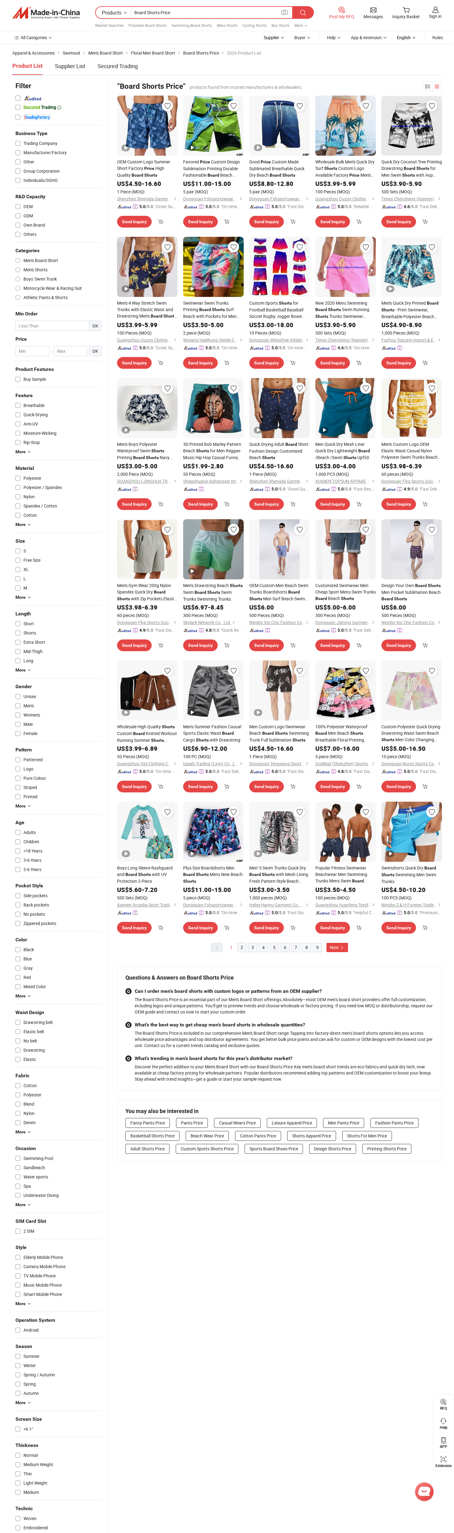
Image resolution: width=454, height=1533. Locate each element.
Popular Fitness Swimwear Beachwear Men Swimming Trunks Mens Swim (341, 874)
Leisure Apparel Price (292, 1123)
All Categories (34, 37)
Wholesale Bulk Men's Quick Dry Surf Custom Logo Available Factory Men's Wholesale (345, 169)
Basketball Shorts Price (152, 1136)
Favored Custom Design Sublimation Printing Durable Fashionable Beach (211, 169)
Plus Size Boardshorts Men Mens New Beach (213, 874)
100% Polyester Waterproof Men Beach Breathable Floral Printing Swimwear (341, 733)
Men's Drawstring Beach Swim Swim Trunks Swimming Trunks (213, 592)
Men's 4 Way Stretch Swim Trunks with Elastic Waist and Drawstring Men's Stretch (146, 309)
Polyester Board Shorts (147, 25)
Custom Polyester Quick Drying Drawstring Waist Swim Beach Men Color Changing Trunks (410, 733)
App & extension (366, 37)
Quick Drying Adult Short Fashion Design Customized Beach (279, 450)
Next (335, 947)
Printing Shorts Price (386, 1149)
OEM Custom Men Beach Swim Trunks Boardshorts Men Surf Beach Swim (278, 592)
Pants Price (192, 1123)
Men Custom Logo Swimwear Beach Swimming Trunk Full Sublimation (279, 733)
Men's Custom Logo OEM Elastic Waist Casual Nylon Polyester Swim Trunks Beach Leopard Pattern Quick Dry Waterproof (410, 450)
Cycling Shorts (254, 25)
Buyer (299, 37)
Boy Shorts (280, 25)
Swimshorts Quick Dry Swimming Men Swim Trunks (408, 874)
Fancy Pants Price (147, 1123)
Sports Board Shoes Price (274, 1149)
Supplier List (70, 66)
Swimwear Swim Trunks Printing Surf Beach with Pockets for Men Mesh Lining (210, 309)
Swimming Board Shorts (191, 25)
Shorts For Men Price (367, 1136)
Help (331, 37)
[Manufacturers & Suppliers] (46, 12)
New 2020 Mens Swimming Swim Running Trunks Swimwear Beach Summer (342, 310)
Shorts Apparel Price (311, 1136)
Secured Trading (118, 66)
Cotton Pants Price (258, 1136)
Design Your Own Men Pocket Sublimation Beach (411, 591)
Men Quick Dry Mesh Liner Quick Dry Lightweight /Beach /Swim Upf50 (342, 450)
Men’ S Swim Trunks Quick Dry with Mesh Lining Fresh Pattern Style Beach (278, 874)
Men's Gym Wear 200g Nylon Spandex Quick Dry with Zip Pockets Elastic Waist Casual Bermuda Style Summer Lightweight (146, 592)
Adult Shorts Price (147, 1149)
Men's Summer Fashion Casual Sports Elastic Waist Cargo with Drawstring (212, 733)
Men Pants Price (343, 1123)
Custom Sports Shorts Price (207, 1149)
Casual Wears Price (237, 1123)
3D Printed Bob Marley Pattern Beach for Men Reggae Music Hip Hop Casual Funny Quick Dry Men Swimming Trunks (212, 451)
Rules (437, 37)
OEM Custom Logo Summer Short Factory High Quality (143, 168)
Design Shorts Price (332, 1149)
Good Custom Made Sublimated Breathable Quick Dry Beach (277, 168)
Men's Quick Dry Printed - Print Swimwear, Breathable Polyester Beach (410, 310)
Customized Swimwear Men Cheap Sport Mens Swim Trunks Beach (345, 591)
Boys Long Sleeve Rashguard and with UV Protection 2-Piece (145, 874)
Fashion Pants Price (394, 1123)
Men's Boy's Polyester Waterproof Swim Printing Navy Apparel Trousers (143, 451)
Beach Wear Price (207, 1136)
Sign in (435, 16)
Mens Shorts (227, 25)
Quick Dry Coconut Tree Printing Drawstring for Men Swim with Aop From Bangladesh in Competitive (411, 169)
